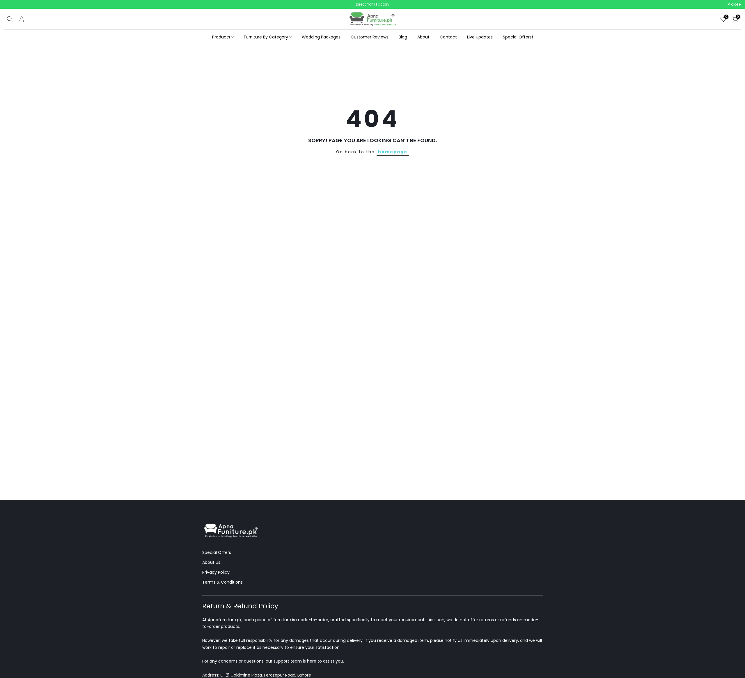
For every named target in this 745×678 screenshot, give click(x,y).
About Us (211, 562)
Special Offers (216, 552)
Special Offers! (518, 37)
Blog (403, 37)
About (423, 37)
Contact (448, 37)
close (12, 4)
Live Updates (480, 37)
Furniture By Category (266, 37)
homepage (392, 152)
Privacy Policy (216, 572)
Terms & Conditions (222, 582)
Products (221, 37)
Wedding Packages (321, 37)
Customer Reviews (370, 37)
